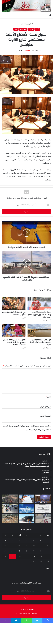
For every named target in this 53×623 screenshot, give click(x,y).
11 (26, 546)
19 (19, 551)
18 (26, 551)
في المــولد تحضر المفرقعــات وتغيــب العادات (13, 313)
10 (33, 546)
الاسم (48, 397)
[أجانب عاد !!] (10, 499)
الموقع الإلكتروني (45, 416)
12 (19, 546)
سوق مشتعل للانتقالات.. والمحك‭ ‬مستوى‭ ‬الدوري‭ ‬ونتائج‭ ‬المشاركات (39, 315)
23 (40, 556)
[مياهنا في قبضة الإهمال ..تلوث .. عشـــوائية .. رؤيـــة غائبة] (39, 331)
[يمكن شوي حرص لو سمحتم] (43, 518)
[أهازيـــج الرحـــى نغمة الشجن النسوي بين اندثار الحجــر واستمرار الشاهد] (13, 331)
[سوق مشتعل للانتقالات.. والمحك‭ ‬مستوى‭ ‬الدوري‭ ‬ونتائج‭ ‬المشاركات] (39, 303)
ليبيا (16, 29)
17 (33, 551)
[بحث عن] (49, 15)
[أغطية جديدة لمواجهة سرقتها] (10, 508)
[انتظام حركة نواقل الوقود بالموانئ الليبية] (26, 518)
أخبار (22, 24)
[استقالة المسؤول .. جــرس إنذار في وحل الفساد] (26, 499)
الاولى (31, 29)
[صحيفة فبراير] (26, 6)
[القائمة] (3, 15)
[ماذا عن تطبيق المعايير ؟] (43, 508)
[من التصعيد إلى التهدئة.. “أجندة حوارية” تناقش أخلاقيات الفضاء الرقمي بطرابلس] (43, 499)
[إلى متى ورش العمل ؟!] (26, 508)
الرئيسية (28, 24)
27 (12, 556)
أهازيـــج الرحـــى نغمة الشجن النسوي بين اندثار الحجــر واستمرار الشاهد (14, 342)
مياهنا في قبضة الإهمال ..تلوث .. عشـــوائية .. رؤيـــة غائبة (40, 342)
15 (47, 551)
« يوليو (48, 568)
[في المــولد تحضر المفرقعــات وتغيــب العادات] (13, 303)
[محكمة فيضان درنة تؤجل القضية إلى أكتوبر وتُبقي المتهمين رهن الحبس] (10, 518)
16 (40, 551)
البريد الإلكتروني (44, 406)
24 (34, 556)
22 (48, 556)
